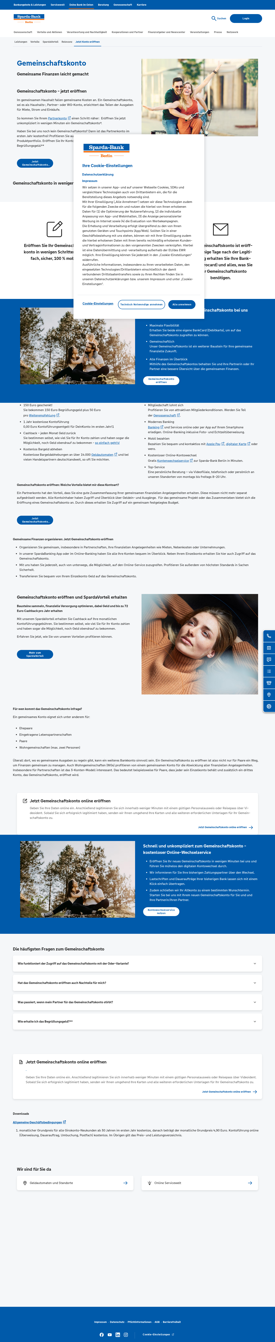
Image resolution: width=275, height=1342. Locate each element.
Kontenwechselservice (173, 461)
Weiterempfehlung (42, 415)
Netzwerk (232, 32)
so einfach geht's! (107, 443)
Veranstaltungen (199, 32)
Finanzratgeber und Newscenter (166, 32)
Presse (218, 32)
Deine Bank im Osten (81, 4)
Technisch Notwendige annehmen (141, 304)
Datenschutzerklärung (98, 174)
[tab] (21, 41)
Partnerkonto (57, 118)
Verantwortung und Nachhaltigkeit (87, 32)
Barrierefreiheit (172, 1322)
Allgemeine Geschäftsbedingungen (37, 1122)
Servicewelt (58, 4)
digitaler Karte (236, 444)
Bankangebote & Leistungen (30, 4)
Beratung (103, 4)
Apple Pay (213, 444)
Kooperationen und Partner (127, 32)
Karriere (141, 4)
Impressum (100, 1322)
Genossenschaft (123, 4)
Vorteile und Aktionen (49, 32)
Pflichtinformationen (139, 1322)
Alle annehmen (182, 304)
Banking (153, 427)
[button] (137, 964)
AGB (157, 1322)
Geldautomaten (102, 455)
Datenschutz (117, 1322)
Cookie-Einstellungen (98, 303)
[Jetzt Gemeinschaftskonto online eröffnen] (141, 1069)
